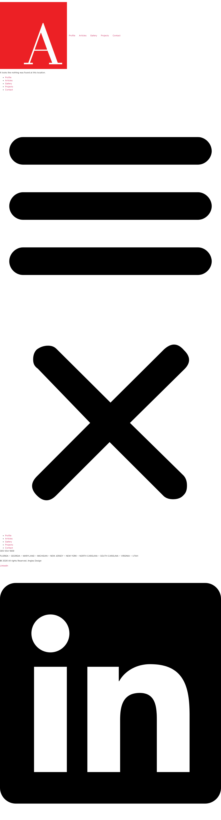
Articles (82, 35)
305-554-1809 (7, 551)
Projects (105, 35)
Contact (116, 35)
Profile (72, 35)
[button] (110, 312)
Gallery (93, 35)
